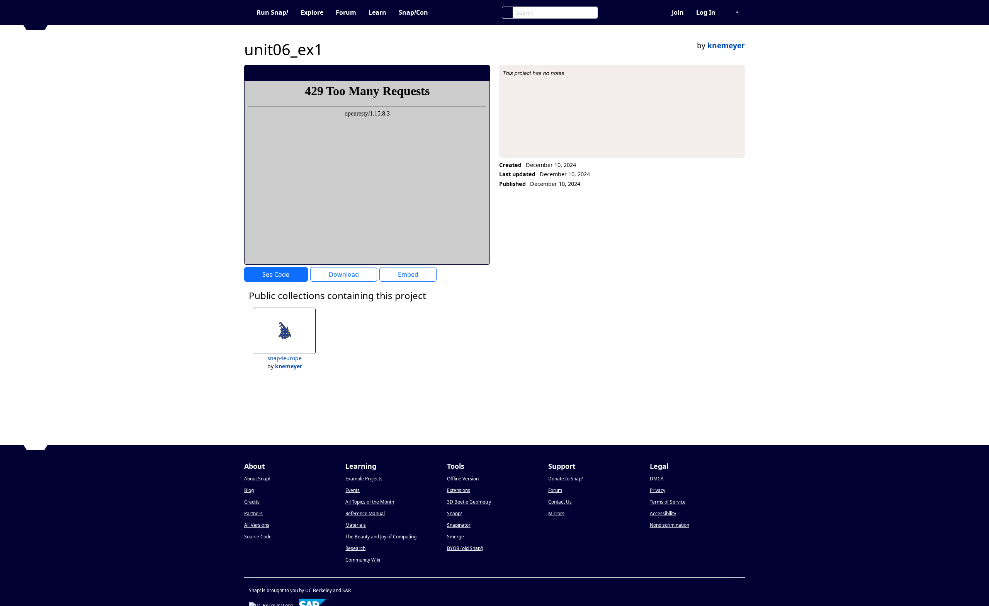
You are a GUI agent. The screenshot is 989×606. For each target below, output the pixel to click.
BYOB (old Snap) (465, 548)
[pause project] (468, 72)
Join (678, 12)
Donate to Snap (565, 478)
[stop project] (481, 72)
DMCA (657, 478)
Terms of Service (668, 502)
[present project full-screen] (442, 72)
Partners (253, 513)
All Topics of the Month (369, 502)
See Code (275, 274)
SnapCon (413, 12)
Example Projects (363, 478)
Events (352, 490)
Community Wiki (362, 560)
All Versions (256, 525)
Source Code (258, 536)
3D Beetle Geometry (469, 502)
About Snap (257, 478)
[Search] (507, 13)
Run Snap (272, 12)
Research (355, 548)
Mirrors (556, 513)
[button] (733, 12)
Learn (377, 12)
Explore (312, 12)
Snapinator (459, 525)
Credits (252, 502)
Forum (346, 12)
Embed (408, 274)
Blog (249, 490)
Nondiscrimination (669, 525)
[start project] (455, 72)
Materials (355, 525)
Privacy (657, 490)
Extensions (458, 490)
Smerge (455, 536)
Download (344, 274)
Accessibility (663, 513)
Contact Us (560, 502)
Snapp (454, 513)
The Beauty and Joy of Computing (380, 536)
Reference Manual (365, 513)
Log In (705, 12)
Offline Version (463, 478)
